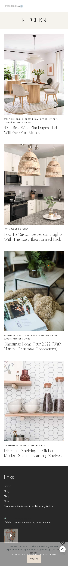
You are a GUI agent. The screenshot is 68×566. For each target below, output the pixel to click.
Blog (6, 491)
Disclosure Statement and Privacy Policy (28, 506)
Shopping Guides (22, 122)
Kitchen (53, 119)
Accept (34, 559)
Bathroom (9, 335)
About (7, 501)
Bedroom (9, 119)
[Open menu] (61, 5)
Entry (28, 119)
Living (7, 122)
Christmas (23, 335)
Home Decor (40, 119)
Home (7, 486)
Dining (19, 119)
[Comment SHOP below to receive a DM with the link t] (11, 536)
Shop (7, 496)
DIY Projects (11, 445)
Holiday (45, 335)
